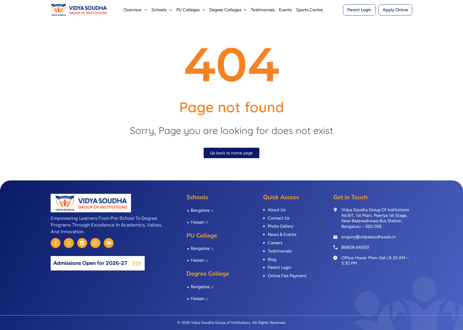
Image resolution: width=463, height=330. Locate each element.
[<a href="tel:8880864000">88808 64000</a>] (335, 247)
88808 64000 (355, 247)
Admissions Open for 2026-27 (91, 263)
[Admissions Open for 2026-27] (136, 263)
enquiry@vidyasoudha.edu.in (368, 236)
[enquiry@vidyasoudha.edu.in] (335, 237)
